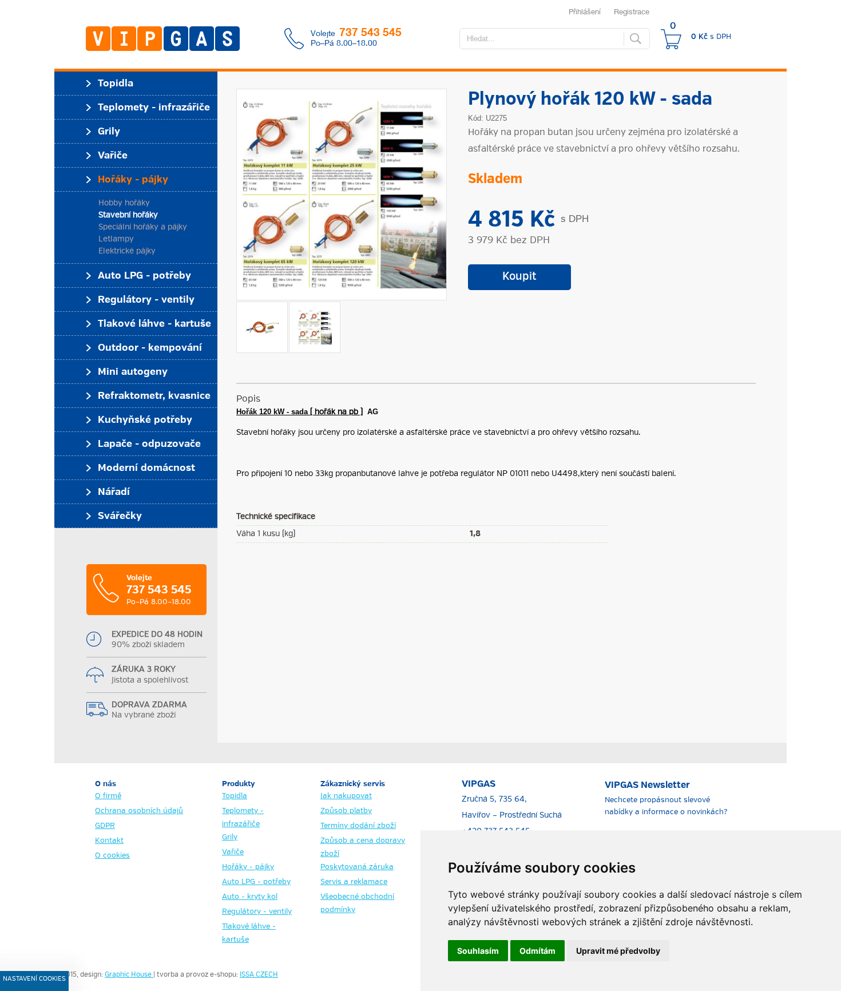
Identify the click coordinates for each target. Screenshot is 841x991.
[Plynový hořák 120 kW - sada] (341, 194)
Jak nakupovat (346, 796)
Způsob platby (346, 811)
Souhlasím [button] (478, 951)
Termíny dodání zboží (358, 826)
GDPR (105, 826)
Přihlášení (585, 11)
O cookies (112, 855)
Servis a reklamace (353, 882)
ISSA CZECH (259, 975)
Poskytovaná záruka (357, 867)
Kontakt (109, 841)
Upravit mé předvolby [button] (618, 951)
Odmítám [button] (537, 951)
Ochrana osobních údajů (139, 811)
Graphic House (129, 975)
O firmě (108, 796)
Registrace (631, 11)
